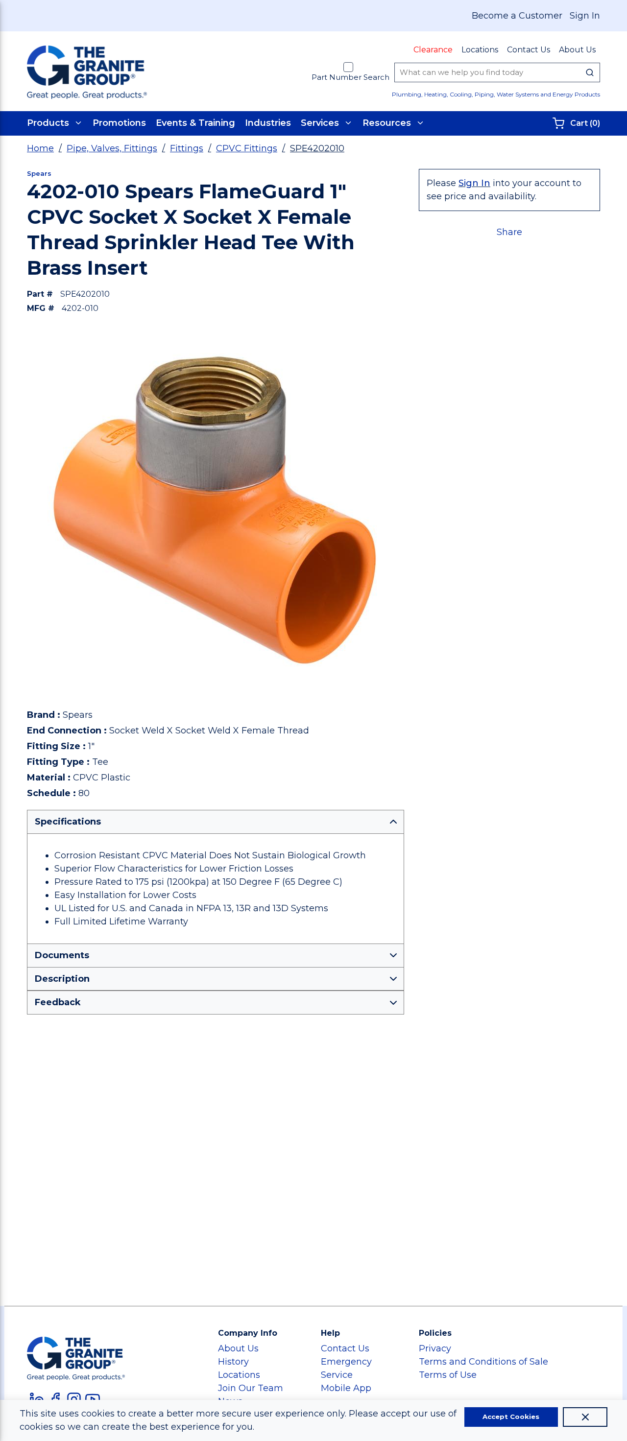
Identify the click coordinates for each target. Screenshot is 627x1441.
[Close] (585, 1417)
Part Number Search (350, 77)
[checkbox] (348, 67)
